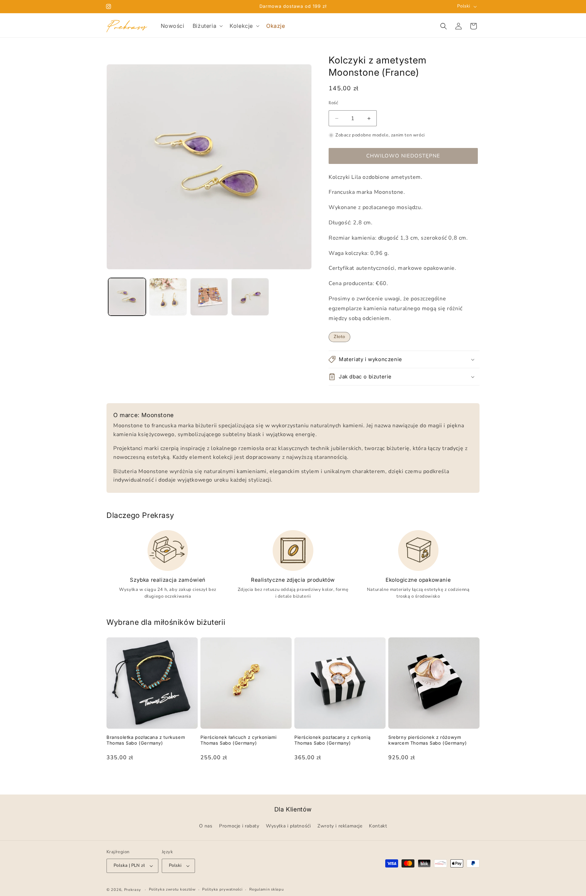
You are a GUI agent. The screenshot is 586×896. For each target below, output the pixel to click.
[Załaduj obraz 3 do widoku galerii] (209, 297)
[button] (207, 26)
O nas (206, 826)
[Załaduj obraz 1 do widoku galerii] (127, 297)
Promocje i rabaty (239, 826)
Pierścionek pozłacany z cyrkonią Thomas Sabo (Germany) (332, 740)
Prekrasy (132, 889)
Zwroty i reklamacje (339, 826)
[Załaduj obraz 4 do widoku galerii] (250, 297)
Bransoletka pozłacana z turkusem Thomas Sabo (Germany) (145, 740)
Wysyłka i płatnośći (288, 826)
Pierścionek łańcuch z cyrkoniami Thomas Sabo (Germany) (238, 740)
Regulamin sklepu (266, 889)
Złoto (339, 337)
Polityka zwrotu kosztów (172, 889)
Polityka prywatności (222, 889)
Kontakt (378, 826)
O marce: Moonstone (143, 415)
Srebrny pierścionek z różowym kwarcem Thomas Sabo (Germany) (427, 740)
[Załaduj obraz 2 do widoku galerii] (168, 297)
